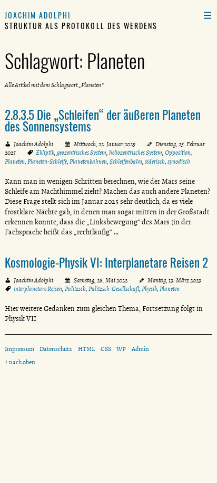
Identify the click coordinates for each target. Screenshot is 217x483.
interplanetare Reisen (38, 289)
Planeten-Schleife (47, 161)
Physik (149, 289)
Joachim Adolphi (38, 15)
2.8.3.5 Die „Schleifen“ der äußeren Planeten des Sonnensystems (103, 121)
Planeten (15, 161)
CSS (106, 349)
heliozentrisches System (135, 152)
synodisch (178, 161)
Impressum (19, 349)
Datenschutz (56, 349)
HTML (86, 349)
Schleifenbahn (126, 161)
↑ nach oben (20, 362)
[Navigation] (207, 15)
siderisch (155, 161)
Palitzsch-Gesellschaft (113, 289)
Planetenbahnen (88, 161)
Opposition (178, 152)
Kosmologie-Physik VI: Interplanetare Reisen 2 (106, 262)
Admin (140, 349)
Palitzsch (75, 289)
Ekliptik (45, 152)
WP (121, 349)
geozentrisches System (81, 152)
